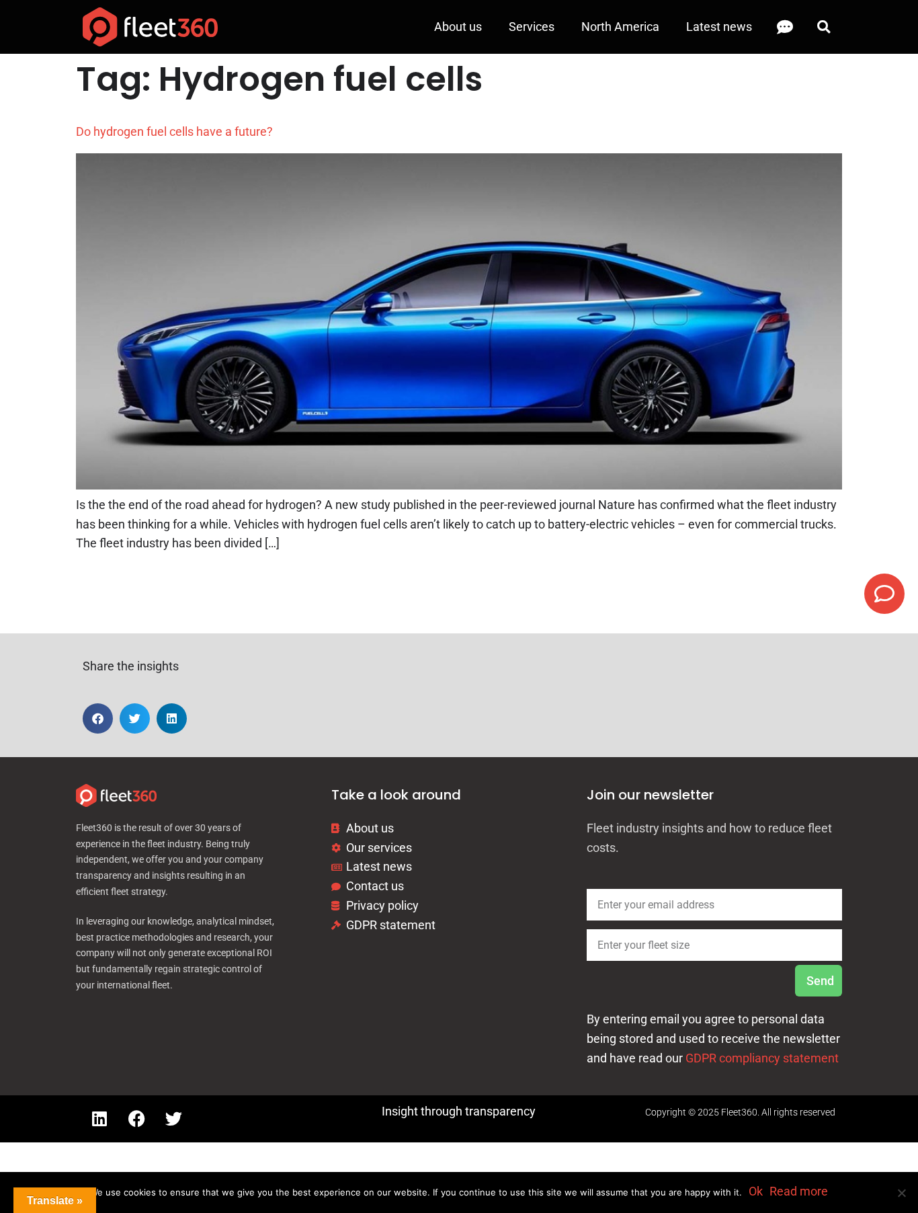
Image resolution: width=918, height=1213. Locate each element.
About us (458, 26)
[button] (823, 27)
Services (531, 26)
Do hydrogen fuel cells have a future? (174, 131)
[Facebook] (136, 1119)
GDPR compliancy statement (762, 1058)
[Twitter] (173, 1119)
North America (620, 26)
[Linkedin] (99, 1119)
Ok (756, 1191)
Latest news (719, 26)
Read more (798, 1191)
